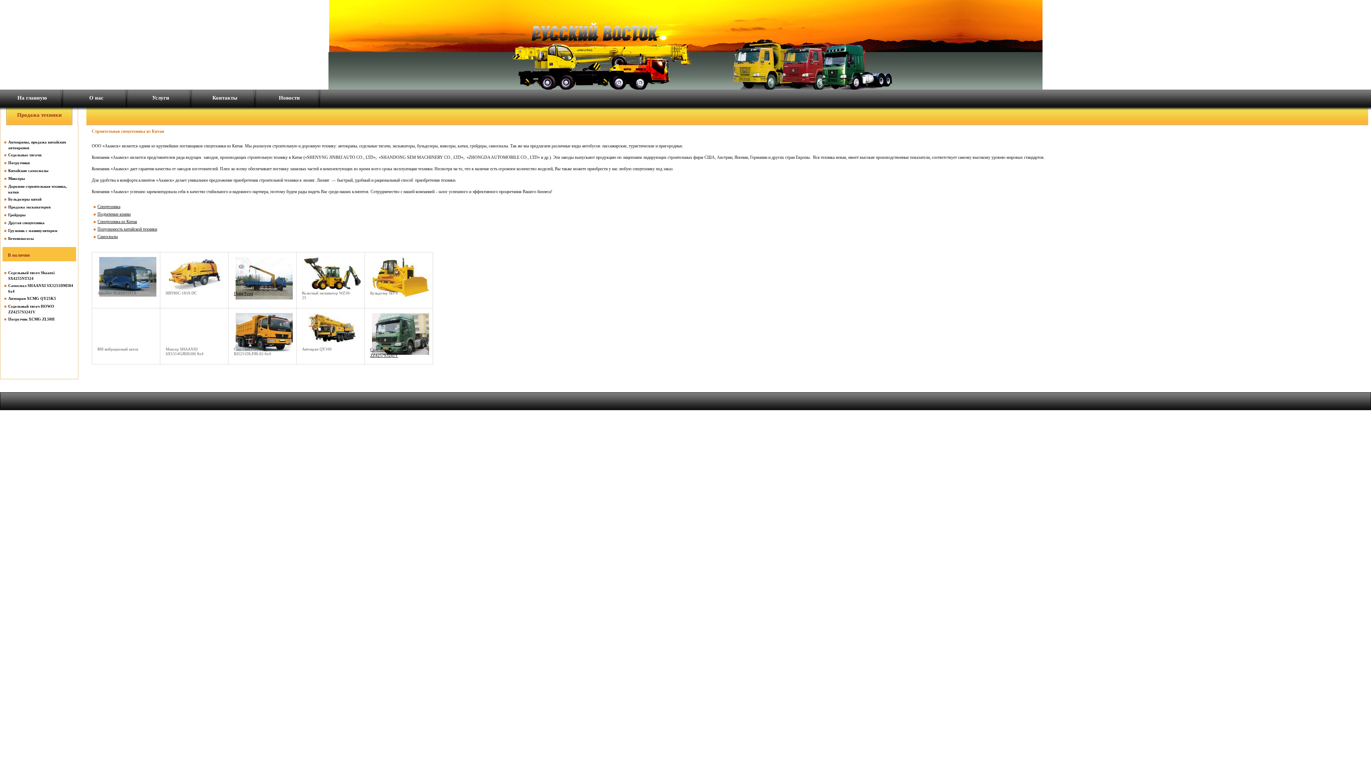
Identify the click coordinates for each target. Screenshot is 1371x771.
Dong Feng (243, 293)
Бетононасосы (21, 238)
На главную (32, 98)
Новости (289, 98)
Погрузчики (19, 163)
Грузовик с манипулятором (32, 230)
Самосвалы (107, 236)
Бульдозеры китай (24, 199)
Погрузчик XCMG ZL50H (31, 319)
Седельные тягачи (24, 155)
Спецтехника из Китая (117, 221)
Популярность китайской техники (127, 229)
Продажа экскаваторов (29, 207)
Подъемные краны (114, 214)
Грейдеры (17, 215)
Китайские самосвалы (28, 170)
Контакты (224, 98)
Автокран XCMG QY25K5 (32, 298)
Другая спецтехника (26, 223)
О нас (96, 98)
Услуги (160, 98)
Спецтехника (108, 206)
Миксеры (16, 178)
